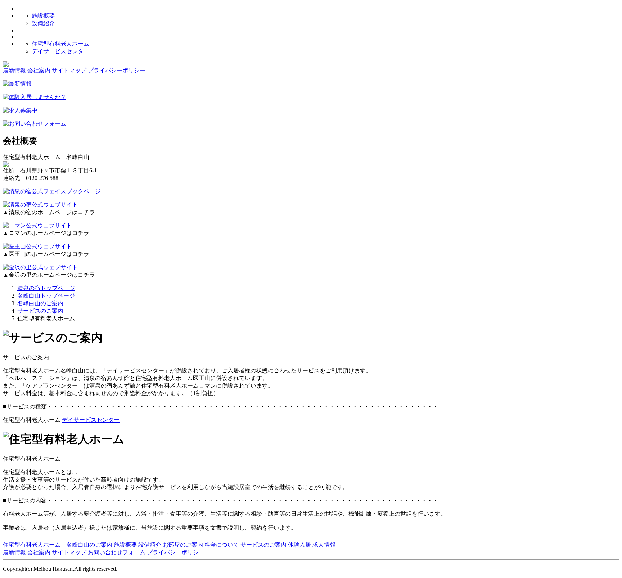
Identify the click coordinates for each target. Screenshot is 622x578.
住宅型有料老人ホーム (60, 44)
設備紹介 (43, 23)
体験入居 (299, 545)
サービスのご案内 (263, 545)
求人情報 (323, 545)
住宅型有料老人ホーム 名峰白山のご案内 (57, 545)
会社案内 (38, 70)
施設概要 (43, 16)
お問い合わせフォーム (116, 552)
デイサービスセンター (60, 51)
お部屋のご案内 (183, 545)
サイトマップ (69, 70)
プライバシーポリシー (116, 70)
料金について (221, 545)
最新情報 (14, 70)
